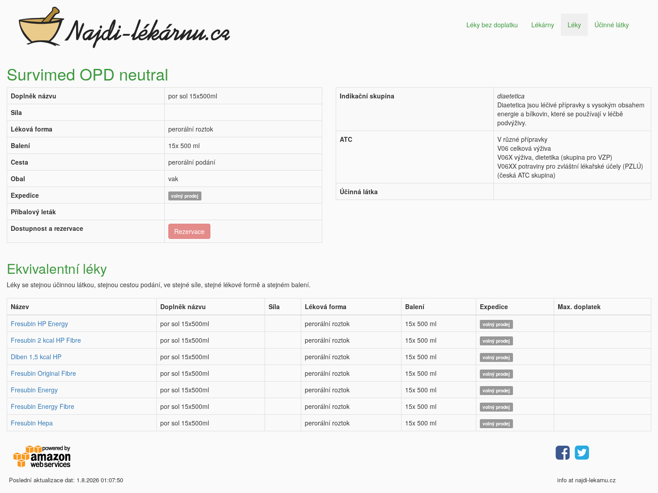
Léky (574, 24)
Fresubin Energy (34, 389)
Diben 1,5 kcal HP (36, 356)
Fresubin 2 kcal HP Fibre (46, 340)
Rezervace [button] (189, 231)
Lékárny (542, 24)
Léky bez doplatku (492, 24)
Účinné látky (611, 24)
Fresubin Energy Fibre (42, 406)
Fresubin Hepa (32, 422)
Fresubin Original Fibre (43, 373)
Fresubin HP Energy (39, 323)
